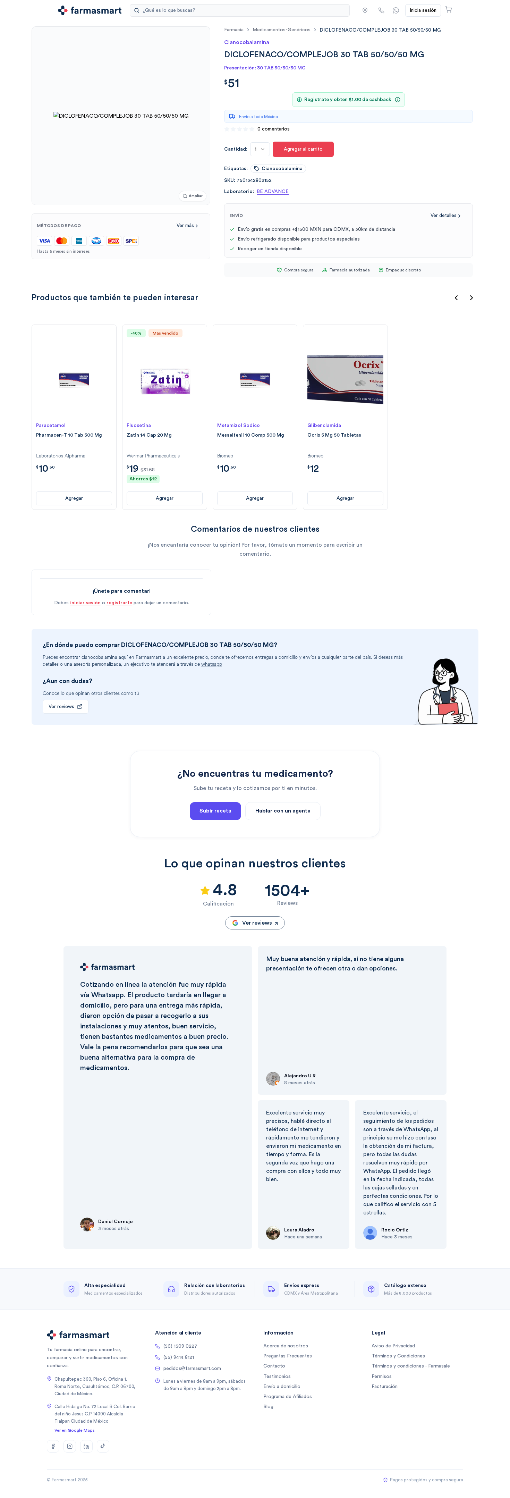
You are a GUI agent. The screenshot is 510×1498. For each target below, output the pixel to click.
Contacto (274, 1366)
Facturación (385, 1386)
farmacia (234, 29)
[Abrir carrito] (448, 9)
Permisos (382, 1376)
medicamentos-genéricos (282, 29)
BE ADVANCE (273, 191)
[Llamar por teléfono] (381, 10)
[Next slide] (471, 298)
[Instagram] (69, 1446)
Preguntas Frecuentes (287, 1356)
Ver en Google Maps (74, 1430)
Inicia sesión (423, 10)
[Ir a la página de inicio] (89, 10)
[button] (365, 10)
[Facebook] (53, 1446)
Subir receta (215, 811)
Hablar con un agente (283, 811)
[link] (380, 30)
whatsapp (211, 664)
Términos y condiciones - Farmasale (411, 1366)
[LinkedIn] (86, 1446)
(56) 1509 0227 (180, 1346)
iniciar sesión (85, 602)
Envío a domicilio (281, 1386)
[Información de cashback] (397, 99)
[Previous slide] (456, 298)
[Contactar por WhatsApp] (396, 10)
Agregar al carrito (303, 149)
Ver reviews (61, 706)
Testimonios (277, 1376)
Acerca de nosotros (285, 1346)
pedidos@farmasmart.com (192, 1368)
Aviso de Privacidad (393, 1346)
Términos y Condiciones (398, 1356)
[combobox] (260, 149)
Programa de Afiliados (287, 1396)
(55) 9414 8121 (178, 1357)
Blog (268, 1406)
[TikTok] (103, 1446)
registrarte (119, 602)
